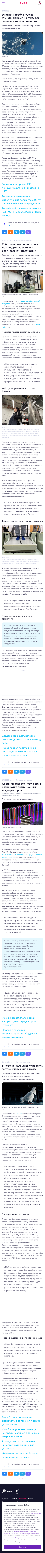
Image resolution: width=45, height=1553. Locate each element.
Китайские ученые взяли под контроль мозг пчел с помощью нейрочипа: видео (20, 1432)
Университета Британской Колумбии (21, 302)
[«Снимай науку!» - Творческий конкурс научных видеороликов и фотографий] (39, 3)
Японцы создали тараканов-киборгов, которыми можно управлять (18, 1445)
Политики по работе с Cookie (29, 1534)
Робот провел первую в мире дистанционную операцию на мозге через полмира (19, 751)
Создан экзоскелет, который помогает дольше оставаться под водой (21, 739)
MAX (10, 225)
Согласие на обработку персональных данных (19, 1538)
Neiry (19, 1113)
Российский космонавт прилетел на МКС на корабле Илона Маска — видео (21, 211)
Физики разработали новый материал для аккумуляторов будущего (19, 1021)
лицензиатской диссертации (14, 854)
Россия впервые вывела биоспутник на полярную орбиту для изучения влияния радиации (21, 199)
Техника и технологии (24, 780)
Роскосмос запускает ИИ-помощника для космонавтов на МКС (20, 187)
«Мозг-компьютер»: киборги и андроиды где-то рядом (20, 1455)
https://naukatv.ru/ (35, 1513)
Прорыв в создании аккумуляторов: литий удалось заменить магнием (20, 1033)
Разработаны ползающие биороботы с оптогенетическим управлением (21, 1420)
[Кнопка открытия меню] (3, 3)
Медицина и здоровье (24, 240)
